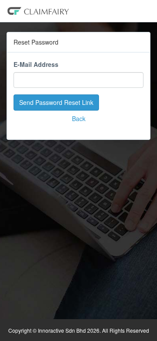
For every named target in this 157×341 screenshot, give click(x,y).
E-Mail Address (36, 64)
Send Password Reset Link (56, 102)
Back (78, 118)
